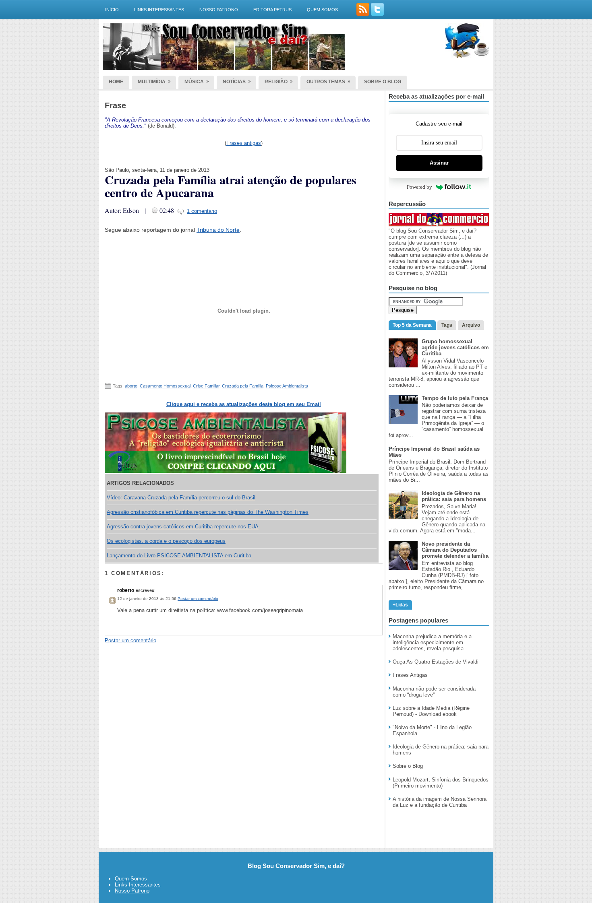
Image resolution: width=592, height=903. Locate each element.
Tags (446, 325)
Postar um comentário (198, 598)
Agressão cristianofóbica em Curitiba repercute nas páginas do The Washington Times (207, 512)
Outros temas (328, 81)
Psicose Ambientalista (287, 385)
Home (116, 82)
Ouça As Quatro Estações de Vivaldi (435, 662)
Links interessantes (159, 9)
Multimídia (154, 81)
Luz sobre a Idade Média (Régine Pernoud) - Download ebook (431, 711)
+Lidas (400, 605)
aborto (131, 385)
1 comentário (202, 211)
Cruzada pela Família (242, 385)
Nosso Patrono (218, 9)
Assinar (439, 163)
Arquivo (471, 325)
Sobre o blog (382, 82)
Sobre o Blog (408, 766)
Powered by (419, 187)
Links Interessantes (138, 885)
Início (112, 9)
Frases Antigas (410, 675)
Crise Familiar (206, 385)
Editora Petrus (272, 9)
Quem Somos (131, 879)
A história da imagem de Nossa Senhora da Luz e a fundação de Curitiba (439, 802)
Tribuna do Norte (218, 230)
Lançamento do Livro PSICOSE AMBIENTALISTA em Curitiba (179, 556)
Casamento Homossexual (165, 385)
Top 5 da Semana (412, 325)
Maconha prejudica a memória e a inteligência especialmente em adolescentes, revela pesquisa (432, 642)
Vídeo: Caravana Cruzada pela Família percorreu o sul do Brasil (181, 498)
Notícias (237, 81)
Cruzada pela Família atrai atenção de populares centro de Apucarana (230, 186)
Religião (279, 81)
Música (196, 81)
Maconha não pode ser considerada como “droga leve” (434, 692)
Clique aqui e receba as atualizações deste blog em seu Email (243, 404)
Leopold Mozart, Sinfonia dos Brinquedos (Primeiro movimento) (441, 783)
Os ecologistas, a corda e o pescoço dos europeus (166, 541)
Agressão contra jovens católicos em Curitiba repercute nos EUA (183, 527)
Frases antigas (243, 143)
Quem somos (322, 9)
